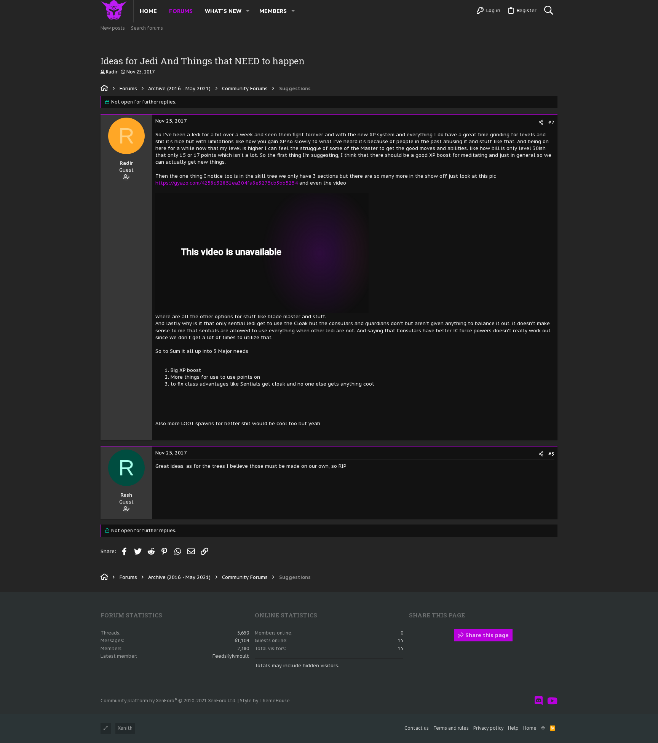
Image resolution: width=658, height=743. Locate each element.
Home (530, 728)
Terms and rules (451, 728)
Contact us (416, 728)
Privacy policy (488, 728)
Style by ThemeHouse (265, 700)
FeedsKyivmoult (230, 656)
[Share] (541, 122)
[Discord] (539, 701)
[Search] (548, 11)
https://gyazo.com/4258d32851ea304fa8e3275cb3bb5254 (226, 183)
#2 (551, 122)
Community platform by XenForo (168, 700)
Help (513, 728)
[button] (247, 11)
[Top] (543, 728)
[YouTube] (552, 701)
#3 (551, 454)
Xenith (125, 728)
